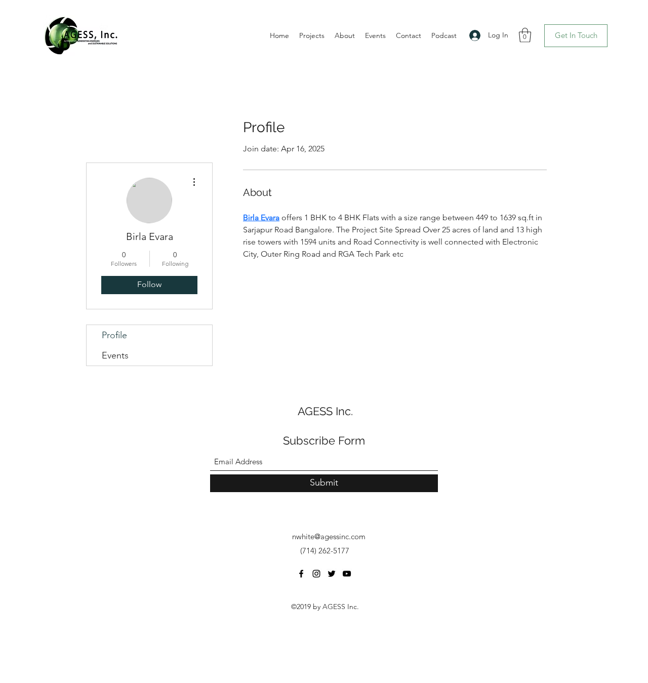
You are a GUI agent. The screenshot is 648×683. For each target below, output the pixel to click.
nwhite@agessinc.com (329, 536)
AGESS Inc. (325, 411)
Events (115, 355)
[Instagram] (316, 574)
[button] (525, 35)
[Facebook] (301, 574)
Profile (114, 335)
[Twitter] (332, 574)
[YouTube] (347, 574)
